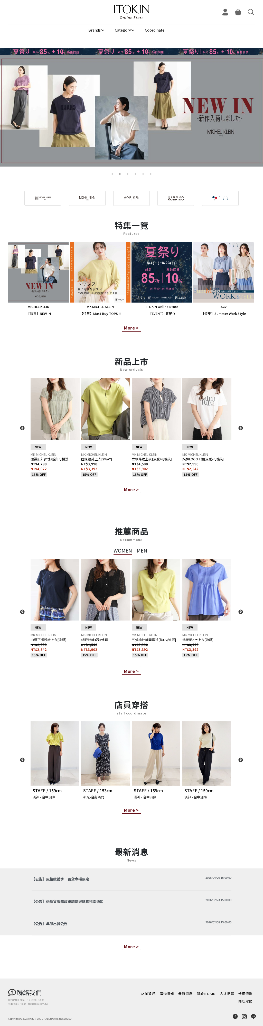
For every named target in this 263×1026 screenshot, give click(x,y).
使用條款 (245, 993)
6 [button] (150, 174)
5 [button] (143, 174)
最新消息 (185, 993)
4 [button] (135, 174)
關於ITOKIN (206, 993)
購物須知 (167, 993)
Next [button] (240, 428)
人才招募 (227, 993)
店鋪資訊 (148, 993)
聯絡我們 (29, 992)
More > (131, 328)
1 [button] (112, 174)
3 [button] (127, 174)
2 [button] (120, 174)
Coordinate (154, 30)
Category (123, 30)
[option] (131, 112)
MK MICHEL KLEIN (43, 454)
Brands (94, 30)
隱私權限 (245, 1001)
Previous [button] (22, 428)
